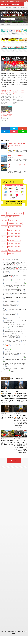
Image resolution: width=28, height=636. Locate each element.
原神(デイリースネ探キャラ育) (11, 301)
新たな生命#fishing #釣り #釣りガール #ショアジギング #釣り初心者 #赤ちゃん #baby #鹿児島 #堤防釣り (14, 290)
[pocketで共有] (14, 131)
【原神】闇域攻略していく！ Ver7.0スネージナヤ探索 (15, 297)
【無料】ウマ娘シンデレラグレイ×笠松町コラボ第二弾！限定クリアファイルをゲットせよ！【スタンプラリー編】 (14, 365)
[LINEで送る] (22, 131)
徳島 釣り (10, 236)
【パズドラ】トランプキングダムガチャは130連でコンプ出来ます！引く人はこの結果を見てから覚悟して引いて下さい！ (14, 326)
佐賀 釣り (18, 220)
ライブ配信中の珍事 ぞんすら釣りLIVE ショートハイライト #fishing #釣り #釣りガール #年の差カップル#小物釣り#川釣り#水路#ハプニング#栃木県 (14, 353)
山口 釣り (17, 230)
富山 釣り (10, 230)
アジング (3, 213)
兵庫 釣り (4, 223)
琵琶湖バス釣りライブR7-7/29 (15, 155)
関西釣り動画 (8, 7)
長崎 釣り (17, 246)
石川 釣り (17, 243)
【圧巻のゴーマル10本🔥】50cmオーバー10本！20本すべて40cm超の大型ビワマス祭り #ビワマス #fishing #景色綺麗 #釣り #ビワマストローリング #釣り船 (7, 397)
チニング (21, 213)
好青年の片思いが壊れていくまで (11, 259)
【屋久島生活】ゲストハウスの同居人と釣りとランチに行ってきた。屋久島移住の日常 (14, 286)
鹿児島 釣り (11, 253)
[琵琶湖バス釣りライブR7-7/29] (4, 158)
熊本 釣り (10, 243)
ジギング (15, 213)
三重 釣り (8, 216)
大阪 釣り (18, 226)
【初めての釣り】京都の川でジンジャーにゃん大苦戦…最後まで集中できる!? (7, 443)
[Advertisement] (14, 532)
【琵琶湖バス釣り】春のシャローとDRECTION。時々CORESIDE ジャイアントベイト (17, 145)
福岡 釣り (10, 246)
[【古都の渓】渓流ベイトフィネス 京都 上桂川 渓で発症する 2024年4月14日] (6, 109)
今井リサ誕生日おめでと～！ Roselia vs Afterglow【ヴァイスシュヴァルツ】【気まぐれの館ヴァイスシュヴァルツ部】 (14, 309)
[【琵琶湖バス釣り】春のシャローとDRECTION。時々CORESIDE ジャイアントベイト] (4, 146)
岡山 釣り (10, 233)
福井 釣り (4, 246)
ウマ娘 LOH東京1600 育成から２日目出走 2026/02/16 (15, 359)
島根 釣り (17, 233)
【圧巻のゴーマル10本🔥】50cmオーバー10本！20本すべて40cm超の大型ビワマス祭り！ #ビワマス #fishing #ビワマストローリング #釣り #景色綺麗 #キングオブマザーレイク (20, 421)
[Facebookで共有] (5, 128)
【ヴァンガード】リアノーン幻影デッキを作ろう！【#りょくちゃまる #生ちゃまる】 (14, 314)
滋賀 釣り (4, 243)
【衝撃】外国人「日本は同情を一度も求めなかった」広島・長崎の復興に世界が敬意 (14, 268)
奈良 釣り (4, 230)
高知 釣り (18, 250)
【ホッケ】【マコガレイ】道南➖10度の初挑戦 (14, 356)
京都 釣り (11, 19)
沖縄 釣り (18, 240)
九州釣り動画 (4, 220)
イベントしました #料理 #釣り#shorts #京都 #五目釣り (7, 417)
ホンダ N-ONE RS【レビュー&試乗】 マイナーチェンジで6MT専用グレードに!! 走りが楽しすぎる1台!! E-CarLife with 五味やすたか (14, 263)
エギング (9, 213)
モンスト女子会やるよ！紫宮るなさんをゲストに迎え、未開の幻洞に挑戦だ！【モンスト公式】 (14, 330)
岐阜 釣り (4, 233)
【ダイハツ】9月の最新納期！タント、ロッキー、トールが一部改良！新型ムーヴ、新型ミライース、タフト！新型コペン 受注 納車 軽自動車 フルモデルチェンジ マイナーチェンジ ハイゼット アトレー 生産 (14, 335)
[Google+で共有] (22, 128)
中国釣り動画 (16, 216)
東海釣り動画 (16, 7)
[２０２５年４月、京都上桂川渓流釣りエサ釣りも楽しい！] (7, 97)
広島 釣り (4, 236)
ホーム (2, 7)
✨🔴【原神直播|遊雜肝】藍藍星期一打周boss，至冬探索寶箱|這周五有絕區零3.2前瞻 (14, 304)
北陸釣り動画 (24, 7)
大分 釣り (11, 226)
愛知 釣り (4, 240)
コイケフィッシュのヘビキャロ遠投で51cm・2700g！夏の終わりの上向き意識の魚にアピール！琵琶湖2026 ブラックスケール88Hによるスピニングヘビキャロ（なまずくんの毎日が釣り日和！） (20, 447)
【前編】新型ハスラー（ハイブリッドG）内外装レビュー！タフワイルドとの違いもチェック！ (14, 341)
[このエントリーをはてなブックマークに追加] (5, 131)
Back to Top (14, 460)
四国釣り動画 (4, 226)
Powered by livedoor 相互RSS (7, 371)
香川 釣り (11, 250)
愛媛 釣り (17, 236)
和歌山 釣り (19, 223)
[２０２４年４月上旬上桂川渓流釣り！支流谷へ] (19, 97)
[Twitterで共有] (14, 128)
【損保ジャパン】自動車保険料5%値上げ (13, 282)
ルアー (3, 216)
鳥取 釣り (4, 253)
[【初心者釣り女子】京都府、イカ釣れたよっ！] (4, 167)
